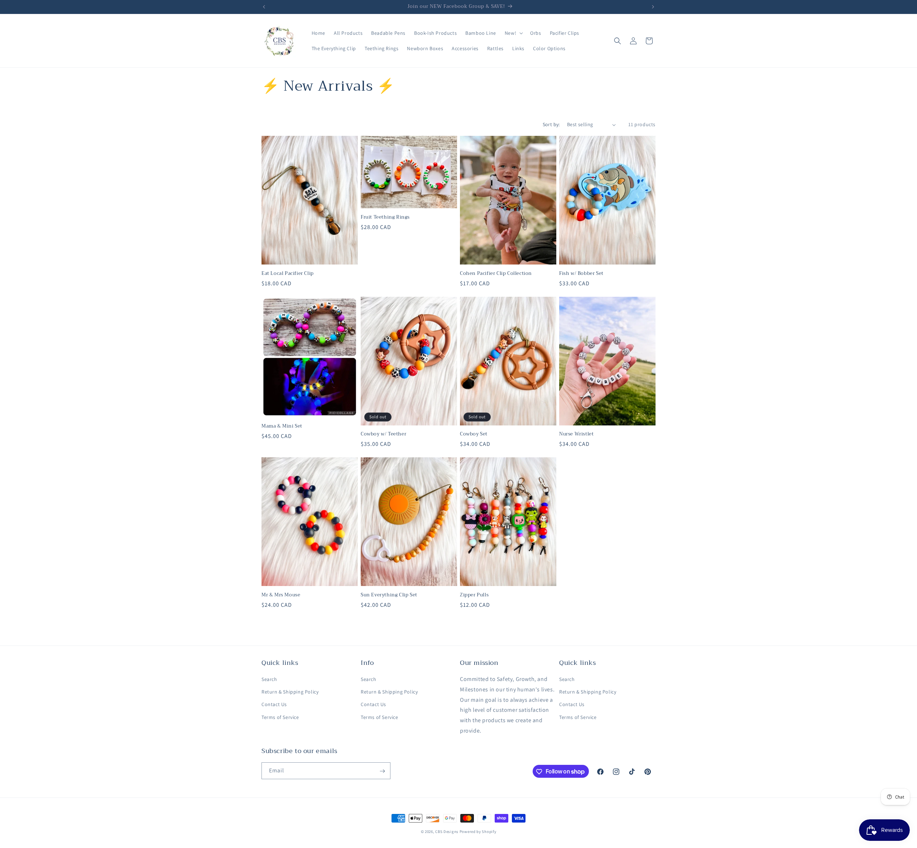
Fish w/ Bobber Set (581, 274)
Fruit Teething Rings (385, 217)
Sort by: (551, 124)
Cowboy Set (474, 434)
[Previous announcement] (264, 7)
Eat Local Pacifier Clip (287, 274)
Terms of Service (280, 717)
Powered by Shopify (478, 831)
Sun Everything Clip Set (389, 595)
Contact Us (274, 704)
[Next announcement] (653, 7)
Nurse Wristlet (576, 434)
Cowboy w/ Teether (383, 434)
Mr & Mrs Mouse (280, 595)
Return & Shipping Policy (289, 692)
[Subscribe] (382, 771)
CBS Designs (446, 831)
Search (269, 679)
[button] (513, 33)
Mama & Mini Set (281, 426)
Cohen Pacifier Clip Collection (496, 274)
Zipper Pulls (474, 595)
